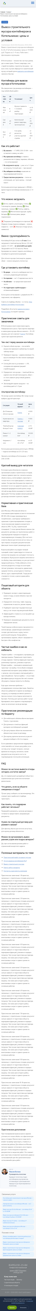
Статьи (9, 12)
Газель (20, 412)
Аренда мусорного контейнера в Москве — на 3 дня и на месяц (17, 1204)
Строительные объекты (12, 1282)
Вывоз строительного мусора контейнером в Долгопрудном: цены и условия (16, 1248)
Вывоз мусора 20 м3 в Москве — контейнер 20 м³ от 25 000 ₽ (17, 1210)
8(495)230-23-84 (18, 1265)
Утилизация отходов (11, 1285)
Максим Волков (14, 1171)
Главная (2, 12)
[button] (33, 3)
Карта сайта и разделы (12, 867)
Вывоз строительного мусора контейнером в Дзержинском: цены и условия (16, 1254)
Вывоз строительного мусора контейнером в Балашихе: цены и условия (16, 1243)
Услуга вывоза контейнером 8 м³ (15, 861)
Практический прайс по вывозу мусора (17, 857)
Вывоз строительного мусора (14, 864)
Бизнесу (19, 1279)
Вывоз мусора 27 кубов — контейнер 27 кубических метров (15, 1221)
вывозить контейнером (25, 71)
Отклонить (23, 1307)
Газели (22, 334)
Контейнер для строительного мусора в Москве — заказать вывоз (18, 1199)
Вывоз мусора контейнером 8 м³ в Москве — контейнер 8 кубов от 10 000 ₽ (16, 1216)
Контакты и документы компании (15, 871)
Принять (12, 1307)
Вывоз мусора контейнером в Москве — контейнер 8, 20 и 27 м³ (14, 1227)
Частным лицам (9, 1279)
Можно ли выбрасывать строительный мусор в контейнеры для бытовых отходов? (17, 1237)
